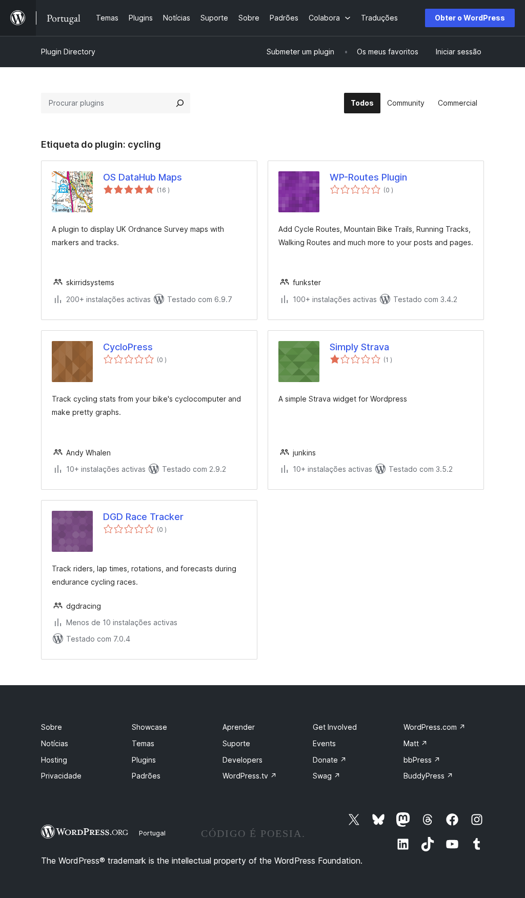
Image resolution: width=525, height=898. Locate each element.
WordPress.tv (250, 775)
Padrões (146, 775)
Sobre (51, 727)
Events (324, 743)
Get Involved (335, 727)
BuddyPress (428, 775)
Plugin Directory (68, 51)
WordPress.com (434, 727)
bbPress (421, 759)
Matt (415, 743)
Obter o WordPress (470, 17)
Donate (330, 759)
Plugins (144, 759)
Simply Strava (359, 347)
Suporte (236, 743)
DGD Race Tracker (143, 516)
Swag (326, 775)
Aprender (239, 727)
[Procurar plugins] (180, 103)
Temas (143, 743)
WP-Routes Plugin (368, 177)
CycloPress (128, 347)
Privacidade (61, 775)
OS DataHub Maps (142, 177)
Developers (242, 759)
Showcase (149, 727)
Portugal (152, 833)
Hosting (54, 759)
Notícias (54, 743)
